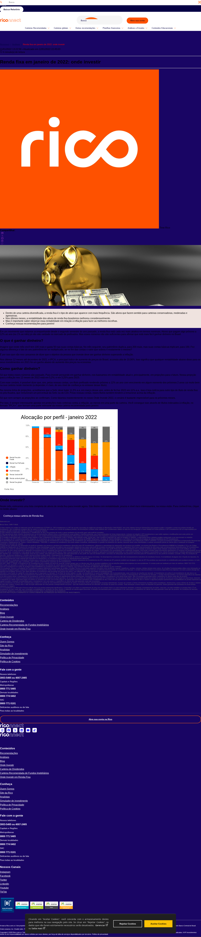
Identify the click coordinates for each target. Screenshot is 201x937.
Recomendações (9, 605)
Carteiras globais (61, 28)
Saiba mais (37, 928)
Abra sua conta (137, 20)
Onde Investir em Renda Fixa (15, 629)
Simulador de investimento (14, 653)
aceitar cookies (158, 924)
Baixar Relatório (12, 9)
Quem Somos (7, 641)
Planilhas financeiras (111, 28)
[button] (100, 600)
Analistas (5, 649)
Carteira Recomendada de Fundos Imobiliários (24, 625)
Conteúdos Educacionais (162, 28)
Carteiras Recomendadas (35, 28)
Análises (17, 44)
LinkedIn (4, 884)
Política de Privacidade (12, 657)
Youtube (4, 888)
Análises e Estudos (136, 28)
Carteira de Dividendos (12, 621)
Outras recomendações (85, 28)
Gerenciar (100, 925)
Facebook (5, 876)
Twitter (3, 880)
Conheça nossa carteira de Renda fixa (23, 516)
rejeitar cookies (127, 924)
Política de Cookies (10, 661)
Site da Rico (6, 645)
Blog (2, 613)
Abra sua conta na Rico (100, 719)
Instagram (5, 872)
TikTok (3, 892)
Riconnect (5, 44)
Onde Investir (7, 617)
